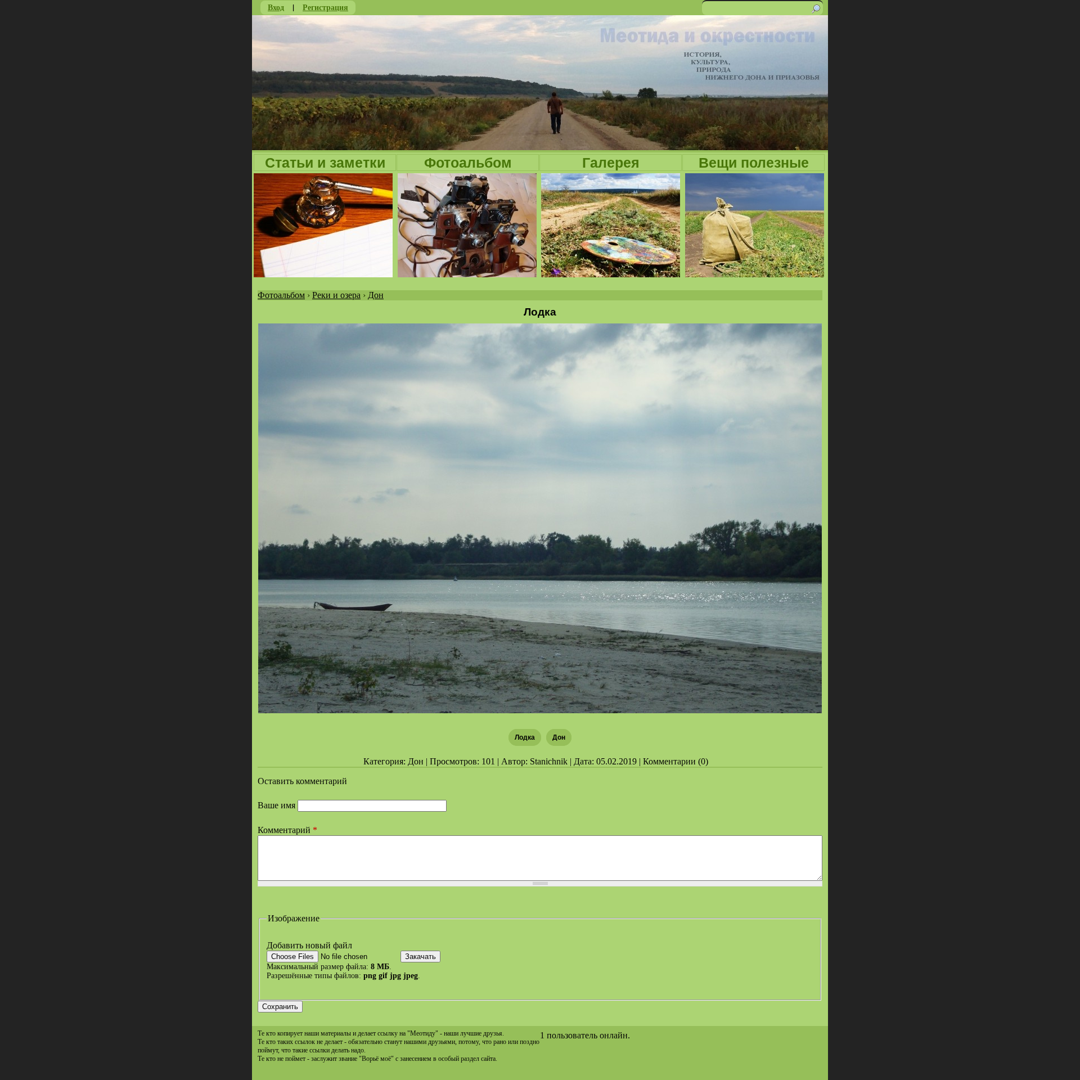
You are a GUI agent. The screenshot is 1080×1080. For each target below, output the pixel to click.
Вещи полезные (754, 162)
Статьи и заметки (325, 162)
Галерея (611, 162)
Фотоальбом (468, 162)
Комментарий (287, 830)
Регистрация (325, 7)
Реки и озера (336, 295)
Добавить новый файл (309, 945)
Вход (276, 7)
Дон (376, 295)
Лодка (525, 737)
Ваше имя (278, 805)
